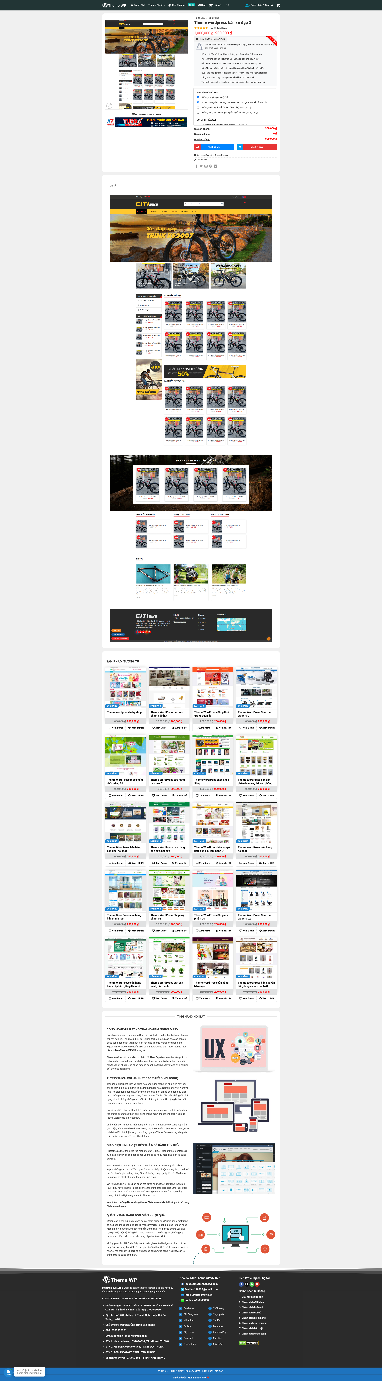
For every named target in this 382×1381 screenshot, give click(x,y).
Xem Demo (117, 727)
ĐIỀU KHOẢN (207, 1371)
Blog (203, 5)
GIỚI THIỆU (183, 1371)
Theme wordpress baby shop (124, 712)
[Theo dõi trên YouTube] (257, 1284)
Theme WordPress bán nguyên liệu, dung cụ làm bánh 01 (212, 849)
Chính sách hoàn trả (252, 1307)
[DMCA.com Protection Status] (249, 1342)
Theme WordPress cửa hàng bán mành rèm (124, 917)
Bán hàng (214, 17)
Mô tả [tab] (113, 186)
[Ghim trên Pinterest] (210, 166)
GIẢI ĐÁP (219, 1371)
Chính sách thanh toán (254, 1333)
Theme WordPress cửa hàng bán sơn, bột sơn (168, 849)
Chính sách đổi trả (251, 1312)
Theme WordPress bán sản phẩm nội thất (167, 714)
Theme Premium (222, 155)
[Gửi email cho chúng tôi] (246, 1284)
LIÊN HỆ (173, 1371)
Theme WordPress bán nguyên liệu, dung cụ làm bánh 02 (256, 984)
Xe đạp (204, 160)
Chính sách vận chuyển (254, 1323)
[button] (228, 5)
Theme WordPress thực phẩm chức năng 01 (125, 781)
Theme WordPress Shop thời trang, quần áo (211, 714)
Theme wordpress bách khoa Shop (211, 781)
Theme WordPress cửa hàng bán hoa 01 (168, 781)
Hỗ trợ (217, 5)
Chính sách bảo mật (252, 1328)
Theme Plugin (155, 5)
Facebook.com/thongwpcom (201, 1283)
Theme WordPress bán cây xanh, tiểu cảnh (167, 984)
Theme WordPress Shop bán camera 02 (255, 917)
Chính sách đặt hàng (253, 1302)
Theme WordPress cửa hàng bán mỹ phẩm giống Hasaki (124, 984)
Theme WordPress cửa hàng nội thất (255, 849)
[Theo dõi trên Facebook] (241, 1284)
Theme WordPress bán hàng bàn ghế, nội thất (124, 849)
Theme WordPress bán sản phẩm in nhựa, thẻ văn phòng (255, 781)
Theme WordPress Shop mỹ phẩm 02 (167, 917)
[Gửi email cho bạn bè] (206, 166)
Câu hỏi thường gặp (252, 1296)
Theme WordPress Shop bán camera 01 (255, 714)
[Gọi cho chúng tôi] (251, 1284)
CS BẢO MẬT (194, 1371)
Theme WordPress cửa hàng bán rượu (211, 984)
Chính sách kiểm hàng (254, 1317)
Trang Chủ (139, 5)
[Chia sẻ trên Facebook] (196, 166)
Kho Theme (178, 5)
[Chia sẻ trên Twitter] (201, 166)
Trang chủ (199, 17)
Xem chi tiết (138, 727)
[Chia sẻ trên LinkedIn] (215, 166)
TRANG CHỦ (163, 1371)
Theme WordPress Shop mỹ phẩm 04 (211, 917)
